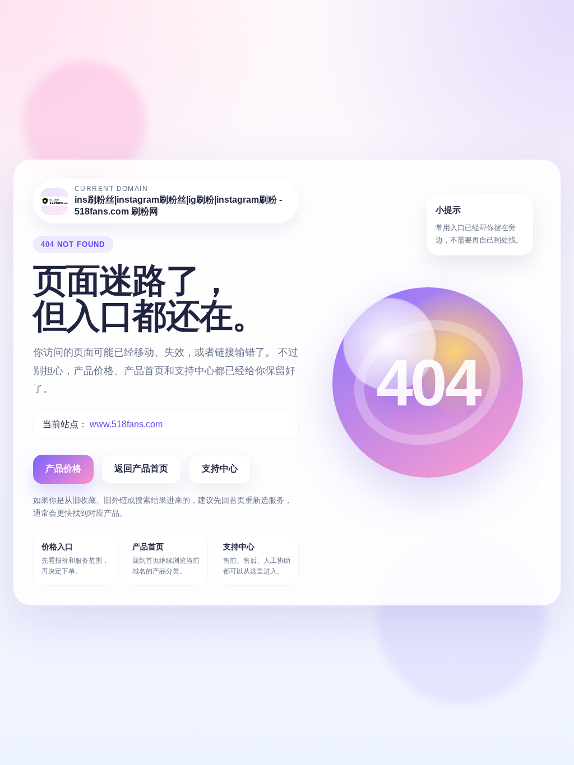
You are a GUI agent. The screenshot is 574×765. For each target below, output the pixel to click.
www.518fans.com (126, 424)
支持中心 (220, 468)
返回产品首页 (141, 468)
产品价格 (63, 468)
